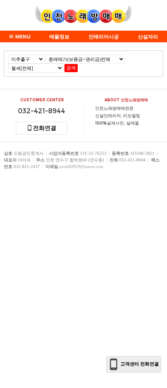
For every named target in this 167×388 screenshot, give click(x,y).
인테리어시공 (104, 36)
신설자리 (148, 36)
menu (23, 36)
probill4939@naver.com (81, 166)
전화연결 (44, 128)
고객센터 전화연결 (139, 364)
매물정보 (59, 36)
